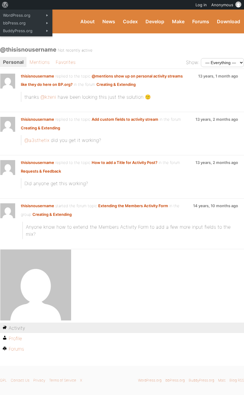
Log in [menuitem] (201, 4)
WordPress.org (150, 380)
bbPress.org (175, 380)
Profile (15, 338)
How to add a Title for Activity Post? (124, 162)
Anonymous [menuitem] (222, 4)
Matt (222, 380)
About (87, 21)
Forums (200, 21)
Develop (155, 21)
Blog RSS (236, 380)
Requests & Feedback (41, 171)
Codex (130, 21)
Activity (17, 328)
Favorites (66, 62)
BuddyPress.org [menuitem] (17, 30)
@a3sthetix (36, 140)
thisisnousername (37, 76)
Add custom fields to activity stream (125, 119)
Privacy (39, 380)
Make (178, 21)
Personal (13, 62)
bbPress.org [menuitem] (14, 23)
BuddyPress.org (201, 380)
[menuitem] (5, 5)
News (108, 21)
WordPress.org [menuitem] (16, 15)
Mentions (39, 62)
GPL (3, 380)
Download (228, 21)
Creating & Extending (116, 84)
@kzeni (48, 97)
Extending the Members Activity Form (133, 205)
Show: (192, 62)
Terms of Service (62, 380)
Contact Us (20, 380)
